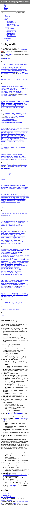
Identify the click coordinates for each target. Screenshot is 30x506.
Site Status (9, 500)
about (7, 64)
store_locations (18, 264)
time (7, 286)
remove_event (19, 234)
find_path (9, 140)
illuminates (24, 165)
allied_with (14, 69)
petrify (10, 221)
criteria (13, 95)
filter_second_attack (13, 137)
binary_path (24, 79)
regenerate (12, 234)
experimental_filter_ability (8, 119)
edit (2, 58)
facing (5, 128)
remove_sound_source (7, 237)
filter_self (22, 137)
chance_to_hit (16, 88)
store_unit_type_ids (6, 272)
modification (4, 196)
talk (2, 51)
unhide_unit (4, 293)
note (4, 207)
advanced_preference (15, 66)
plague (22, 221)
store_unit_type (17, 271)
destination (4, 104)
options (10, 117)
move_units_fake (20, 199)
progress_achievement (7, 225)
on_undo (18, 213)
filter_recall (24, 135)
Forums (6, 8)
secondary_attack (5, 250)
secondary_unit (15, 250)
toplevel (20, 286)
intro (19, 165)
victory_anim (4, 303)
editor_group (4, 113)
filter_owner (10, 135)
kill (2, 179)
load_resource (11, 188)
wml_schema (16, 309)
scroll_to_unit (25, 249)
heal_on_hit (10, 157)
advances (18, 67)
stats (23, 73)
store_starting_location (7, 268)
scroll (14, 249)
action (15, 94)
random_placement (9, 231)
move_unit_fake (11, 199)
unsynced (10, 296)
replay (23, 72)
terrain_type (11, 283)
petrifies (6, 221)
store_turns (4, 270)
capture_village (5, 88)
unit (12, 241)
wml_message (8, 309)
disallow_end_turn (22, 104)
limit (2, 188)
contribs (6, 51)
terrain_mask (4, 283)
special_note (25, 261)
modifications (11, 196)
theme (26, 284)
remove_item (4, 236)
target (2, 280)
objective (7, 213)
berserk (18, 79)
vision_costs (16, 303)
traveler (11, 287)
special (19, 73)
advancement (11, 67)
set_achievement (17, 252)
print (18, 224)
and (27, 70)
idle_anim (3, 165)
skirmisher (15, 259)
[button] (5, 15)
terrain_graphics (18, 281)
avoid (26, 73)
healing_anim (4, 159)
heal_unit (16, 157)
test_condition (21, 283)
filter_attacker (24, 131)
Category (3, 497)
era (14, 117)
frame (26, 141)
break (2, 80)
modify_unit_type (20, 197)
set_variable (25, 255)
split (7, 262)
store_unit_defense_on (7, 271)
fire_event (15, 140)
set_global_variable (15, 253)
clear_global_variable (6, 91)
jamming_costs (5, 174)
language (6, 185)
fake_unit (10, 128)
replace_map (4, 240)
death (14, 101)
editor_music (11, 113)
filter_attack (17, 131)
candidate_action (18, 86)
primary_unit (12, 224)
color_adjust (12, 92)
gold (23, 147)
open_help (24, 213)
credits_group (7, 95)
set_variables (4, 256)
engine (22, 116)
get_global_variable (13, 147)
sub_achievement (5, 274)
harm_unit (3, 154)
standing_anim (16, 262)
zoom (2, 315)
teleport (19, 261)
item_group (7, 168)
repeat (21, 239)
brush (5, 80)
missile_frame (23, 194)
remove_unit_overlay (13, 239)
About (5, 9)
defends (3, 103)
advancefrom (4, 67)
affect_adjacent (5, 69)
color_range (4, 94)
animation (11, 72)
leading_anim (4, 187)
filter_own (3, 135)
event (17, 117)
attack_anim (9, 73)
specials (3, 262)
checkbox (6, 89)
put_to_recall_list (17, 225)
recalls (2, 233)
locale (17, 188)
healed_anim (22, 157)
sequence (9, 252)
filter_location (11, 134)
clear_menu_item (17, 91)
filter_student (10, 138)
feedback (19, 128)
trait (24, 286)
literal (5, 188)
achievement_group (21, 64)
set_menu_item (5, 255)
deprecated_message (19, 103)
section (21, 250)
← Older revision (8, 54)
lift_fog (26, 187)
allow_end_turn (22, 69)
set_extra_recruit (5, 253)
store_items (10, 264)
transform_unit (5, 287)
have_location (14, 156)
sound (27, 259)
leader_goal (16, 185)
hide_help (14, 159)
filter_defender (23, 132)
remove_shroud (21, 236)
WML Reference (10, 497)
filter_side (3, 138)
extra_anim (19, 122)
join (10, 174)
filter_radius (17, 135)
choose (15, 89)
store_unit (9, 270)
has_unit (20, 154)
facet (2, 128)
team (5, 280)
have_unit (3, 157)
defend (27, 101)
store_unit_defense (18, 270)
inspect (25, 166)
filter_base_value (5, 132)
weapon (3, 73)
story (21, 272)
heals (10, 159)
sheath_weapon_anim (14, 256)
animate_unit (4, 72)
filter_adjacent (13, 129)
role (17, 243)
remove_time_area (18, 237)
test (16, 283)
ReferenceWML (7, 495)
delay (11, 103)
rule (19, 243)
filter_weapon (24, 138)
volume (22, 303)
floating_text (4, 141)
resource (9, 243)
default (22, 101)
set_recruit (12, 255)
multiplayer (4, 202)
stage (9, 262)
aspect (15, 72)
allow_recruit (15, 70)
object (2, 213)
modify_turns (4, 197)
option (2, 215)
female (24, 128)
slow (23, 259)
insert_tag (19, 166)
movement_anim (5, 200)
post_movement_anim (6, 222)
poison (26, 221)
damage (3, 101)
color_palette (19, 92)
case (11, 88)
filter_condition (14, 132)
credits (6, 117)
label (2, 185)
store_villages (15, 272)
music (18, 202)
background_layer (11, 79)
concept (3, 129)
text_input (15, 284)
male (2, 194)
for (12, 141)
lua (26, 188)
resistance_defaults (19, 241)
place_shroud (15, 221)
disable (14, 104)
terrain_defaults (9, 281)
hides (24, 159)
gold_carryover (5, 148)
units (14, 295)
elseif (15, 114)
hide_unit (20, 159)
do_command (4, 107)
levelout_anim (20, 187)
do (23, 106)
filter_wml (3, 140)
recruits (3, 234)
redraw (7, 234)
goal (20, 147)
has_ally (9, 154)
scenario (3, 249)
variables (11, 302)
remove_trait (4, 239)
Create (5, 6)
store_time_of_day (18, 268)
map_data (6, 194)
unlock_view (19, 295)
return (13, 243)
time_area (11, 286)
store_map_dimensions (7, 265)
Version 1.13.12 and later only (16, 413)
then (2, 286)
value (2, 302)
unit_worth (9, 295)
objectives (12, 213)
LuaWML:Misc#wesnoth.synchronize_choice (15, 475)
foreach (15, 141)
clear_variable (4, 92)
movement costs (14, 200)
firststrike (21, 140)
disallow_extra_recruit (7, 106)
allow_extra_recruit (6, 70)
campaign (3, 86)
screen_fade (9, 249)
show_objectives (5, 259)
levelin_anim (12, 187)
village (10, 303)
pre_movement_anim (18, 222)
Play (5, 5)
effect (24, 113)
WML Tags (7, 58)
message (12, 194)
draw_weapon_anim (18, 107)
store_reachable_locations (20, 265)
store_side (16, 267)
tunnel (18, 287)
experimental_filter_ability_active (9, 120)
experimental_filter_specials (8, 122)
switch (12, 274)
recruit (6, 233)
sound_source (4, 261)
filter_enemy (4, 134)
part (2, 221)
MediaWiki (16, 503)
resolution (3, 243)
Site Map (3, 500)
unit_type (3, 295)
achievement (12, 64)
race (2, 231)
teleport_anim (24, 280)
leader (11, 185)
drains (10, 107)
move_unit (3, 199)
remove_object (12, 236)
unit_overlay (23, 293)
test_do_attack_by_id (6, 284)
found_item (21, 141)
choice (11, 89)
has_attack (14, 154)
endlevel (19, 114)
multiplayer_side (11, 202)
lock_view (22, 188)
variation (21, 302)
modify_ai (18, 196)
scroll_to (18, 249)
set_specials (19, 255)
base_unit (3, 79)
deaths (18, 101)
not (2, 207)
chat (2, 89)
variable (6, 302)
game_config (4, 147)
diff (2, 54)
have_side (21, 156)
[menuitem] (10, 21)
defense (8, 103)
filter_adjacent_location (7, 131)
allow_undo (22, 70)
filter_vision (17, 138)
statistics (22, 262)
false (15, 128)
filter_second (4, 137)
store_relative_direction (7, 267)
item (2, 168)
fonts (9, 141)
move (27, 197)
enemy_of (17, 116)
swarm (24, 272)
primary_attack (5, 224)
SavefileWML (6, 493)
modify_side (25, 196)
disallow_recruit (17, 106)
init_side (14, 166)
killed (4, 179)
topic (16, 286)
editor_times (19, 113)
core (2, 95)
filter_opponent (20, 134)
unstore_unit (4, 296)
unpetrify (26, 295)
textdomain (21, 284)
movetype (22, 200)
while (2, 309)
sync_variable (18, 274)
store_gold (3, 264)
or (9, 215)
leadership (22, 185)
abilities (3, 64)
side (11, 259)
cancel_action (10, 86)
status (26, 262)
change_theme (24, 88)
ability (8, 241)
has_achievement (5, 156)
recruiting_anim (20, 233)
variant (16, 302)
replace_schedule (12, 240)
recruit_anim (12, 233)
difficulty (9, 104)
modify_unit (12, 197)
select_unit (3, 252)
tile (4, 286)
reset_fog (24, 240)
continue (24, 94)
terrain (9, 166)
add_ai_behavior (5, 66)
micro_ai (17, 194)
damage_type (9, 101)
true (15, 287)
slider (20, 259)
